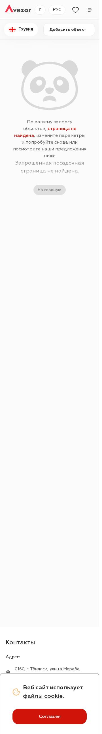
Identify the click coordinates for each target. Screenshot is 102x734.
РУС (57, 9)
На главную (49, 189)
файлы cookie (43, 696)
